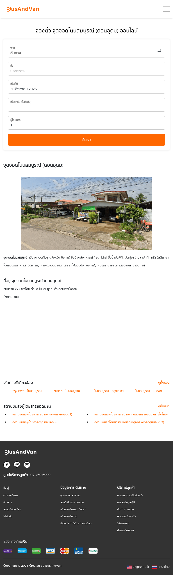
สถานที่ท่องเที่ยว (12, 509)
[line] (17, 464)
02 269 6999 (40, 475)
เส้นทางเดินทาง (68, 516)
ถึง (12, 66)
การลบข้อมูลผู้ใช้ (126, 502)
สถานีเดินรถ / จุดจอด (72, 502)
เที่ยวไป (14, 84)
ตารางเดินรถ (10, 495)
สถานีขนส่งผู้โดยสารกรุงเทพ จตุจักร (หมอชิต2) (42, 414)
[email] (27, 464)
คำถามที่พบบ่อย (125, 530)
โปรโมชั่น (7, 516)
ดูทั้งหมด (164, 382)
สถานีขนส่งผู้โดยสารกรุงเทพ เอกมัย (34, 422)
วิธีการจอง (123, 523)
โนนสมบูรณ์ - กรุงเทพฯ (109, 391)
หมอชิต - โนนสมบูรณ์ (66, 391)
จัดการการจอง (125, 509)
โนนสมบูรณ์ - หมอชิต (148, 391)
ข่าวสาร (7, 502)
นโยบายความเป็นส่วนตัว (130, 495)
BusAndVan (53, 565)
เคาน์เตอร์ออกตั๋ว (126, 516)
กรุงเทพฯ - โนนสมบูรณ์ (27, 391)
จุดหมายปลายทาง (70, 495)
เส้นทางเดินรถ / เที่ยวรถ (73, 509)
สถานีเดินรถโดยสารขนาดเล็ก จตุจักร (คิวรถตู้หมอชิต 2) (129, 422)
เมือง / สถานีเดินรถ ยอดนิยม (75, 523)
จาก (12, 48)
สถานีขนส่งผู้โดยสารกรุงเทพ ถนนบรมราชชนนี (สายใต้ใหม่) (131, 414)
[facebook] (6, 464)
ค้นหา (86, 140)
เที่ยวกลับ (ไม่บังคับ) (20, 102)
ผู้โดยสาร (15, 120)
